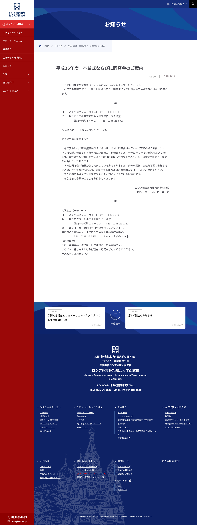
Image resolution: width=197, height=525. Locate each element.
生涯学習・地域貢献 (12, 57)
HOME (46, 46)
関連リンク (123, 461)
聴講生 (168, 416)
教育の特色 (81, 416)
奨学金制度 (44, 416)
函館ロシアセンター (126, 473)
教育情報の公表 (124, 438)
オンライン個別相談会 (49, 420)
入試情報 (44, 412)
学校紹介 (7, 49)
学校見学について (47, 427)
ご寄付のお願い (10, 90)
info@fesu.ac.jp (19, 521)
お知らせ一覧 (45, 466)
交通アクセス (123, 427)
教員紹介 (121, 423)
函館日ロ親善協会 (125, 470)
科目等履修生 (170, 412)
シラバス (80, 420)
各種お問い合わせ (86, 461)
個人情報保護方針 (171, 461)
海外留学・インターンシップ (89, 423)
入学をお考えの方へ (12, 32)
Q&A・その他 (124, 480)
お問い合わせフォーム (86, 466)
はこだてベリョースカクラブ (177, 420)
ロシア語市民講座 (172, 427)
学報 (42, 470)
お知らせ (7, 65)
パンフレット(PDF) (125, 416)
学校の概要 (122, 412)
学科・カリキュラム (12, 40)
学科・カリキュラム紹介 (89, 407)
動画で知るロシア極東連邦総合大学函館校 (135, 420)
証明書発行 (8, 82)
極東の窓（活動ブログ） (50, 477)
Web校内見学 (45, 431)
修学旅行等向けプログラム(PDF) (178, 423)
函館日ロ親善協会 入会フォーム (90, 477)
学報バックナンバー (48, 473)
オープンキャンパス (48, 423)
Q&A (5, 74)
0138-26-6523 (19, 517)
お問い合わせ (177, 3)
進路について (82, 427)
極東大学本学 (123, 466)
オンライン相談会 (14, 24)
